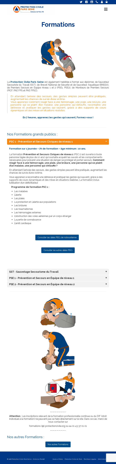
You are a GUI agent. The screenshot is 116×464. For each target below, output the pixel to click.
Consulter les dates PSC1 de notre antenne (57, 237)
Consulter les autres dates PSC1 (58, 250)
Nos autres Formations (58, 444)
